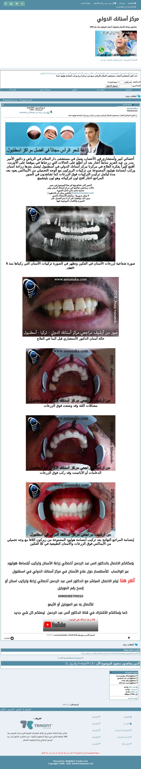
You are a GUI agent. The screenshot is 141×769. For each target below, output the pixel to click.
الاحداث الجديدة (124, 737)
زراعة (83, 653)
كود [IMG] (134, 692)
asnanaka (132, 108)
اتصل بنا (127, 723)
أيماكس (137, 653)
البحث (14, 90)
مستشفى (123, 653)
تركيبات (94, 653)
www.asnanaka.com (83, 193)
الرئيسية (131, 3)
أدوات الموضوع (27, 100)
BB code (132, 687)
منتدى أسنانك (133, 73)
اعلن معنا (126, 744)
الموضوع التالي (64, 658)
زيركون (88, 653)
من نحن (103, 60)
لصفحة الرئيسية (130, 60)
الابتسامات (134, 689)
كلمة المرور (136, 86)
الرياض (105, 653)
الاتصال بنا (27, 710)
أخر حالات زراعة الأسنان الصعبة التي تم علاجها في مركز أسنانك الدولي (68, 73)
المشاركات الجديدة (122, 730)
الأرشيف (10, 710)
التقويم (74, 90)
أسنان (117, 653)
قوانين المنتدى (133, 698)
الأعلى (2, 710)
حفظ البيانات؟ (112, 82)
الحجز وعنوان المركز (115, 60)
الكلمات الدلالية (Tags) (131, 650)
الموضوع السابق (76, 658)
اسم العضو (136, 82)
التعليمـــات (100, 90)
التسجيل (128, 90)
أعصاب (111, 653)
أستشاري (130, 653)
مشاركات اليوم (45, 90)
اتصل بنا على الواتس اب (125, 7)
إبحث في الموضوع (11, 100)
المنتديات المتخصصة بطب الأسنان (112, 73)
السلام (100, 653)
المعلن (18, 710)
